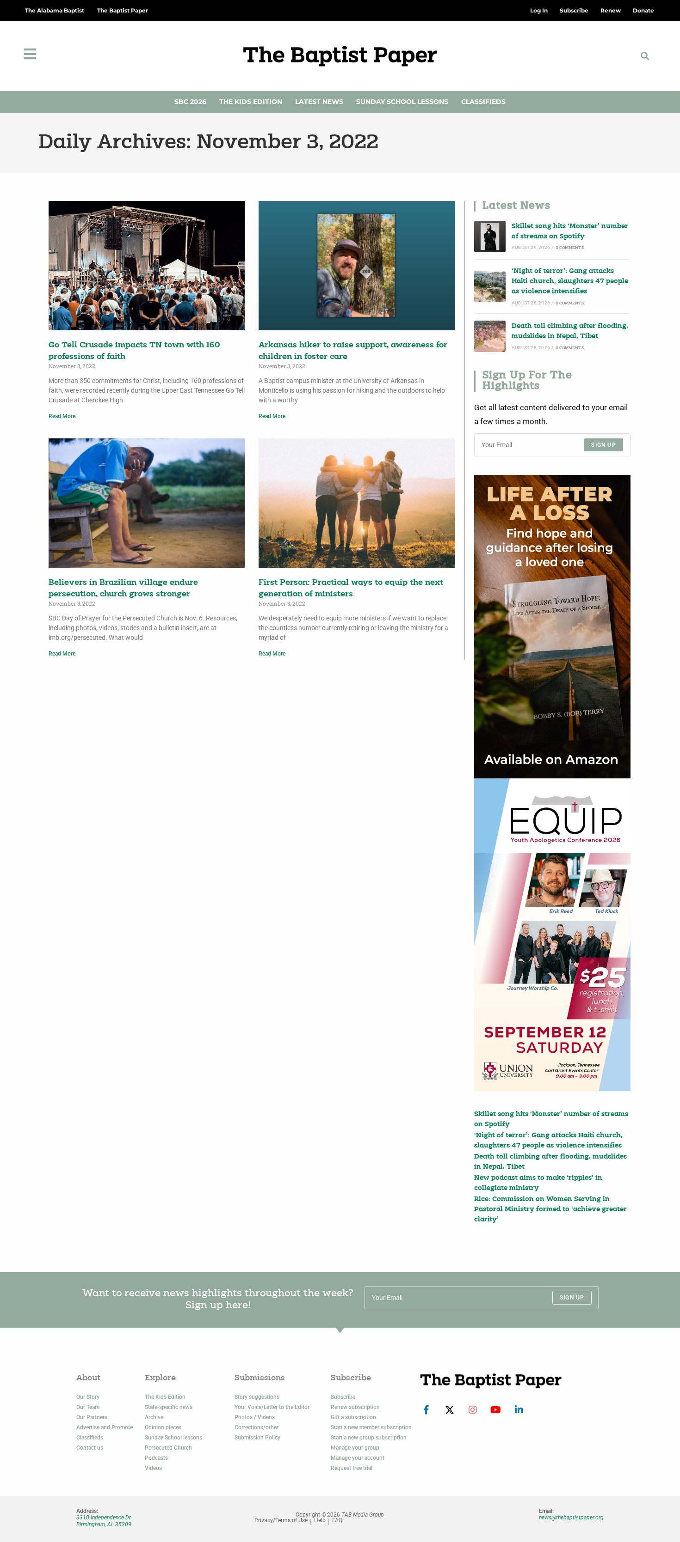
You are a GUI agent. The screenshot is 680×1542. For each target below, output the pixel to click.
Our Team (87, 1407)
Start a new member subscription (371, 1427)
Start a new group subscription (369, 1437)
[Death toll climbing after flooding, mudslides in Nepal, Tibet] (490, 336)
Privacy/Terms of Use (281, 1521)
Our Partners (91, 1417)
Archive (154, 1417)
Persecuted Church (168, 1448)
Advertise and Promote (104, 1427)
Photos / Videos (255, 1417)
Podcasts (156, 1458)
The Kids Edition (250, 101)
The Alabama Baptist (54, 10)
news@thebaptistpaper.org (571, 1517)
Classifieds (483, 101)
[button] (645, 56)
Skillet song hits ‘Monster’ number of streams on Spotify (570, 231)
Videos (153, 1468)
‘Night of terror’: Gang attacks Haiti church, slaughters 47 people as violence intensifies (570, 282)
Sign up (603, 445)
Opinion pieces (163, 1427)
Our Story (87, 1397)
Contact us (89, 1448)
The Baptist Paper (122, 10)
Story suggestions (257, 1397)
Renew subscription (355, 1407)
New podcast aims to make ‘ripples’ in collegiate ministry (538, 1183)
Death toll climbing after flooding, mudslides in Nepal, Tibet (570, 331)
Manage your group (355, 1448)
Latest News (319, 101)
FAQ (337, 1521)
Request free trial (351, 1468)
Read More (62, 416)
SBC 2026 (190, 101)
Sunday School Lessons (402, 101)
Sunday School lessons (173, 1437)
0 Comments (570, 248)
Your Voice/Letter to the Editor (272, 1407)
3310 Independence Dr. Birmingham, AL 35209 (104, 1520)
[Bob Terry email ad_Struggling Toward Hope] (552, 627)
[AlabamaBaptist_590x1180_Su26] (552, 934)
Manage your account (357, 1458)
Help (320, 1521)
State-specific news (168, 1407)
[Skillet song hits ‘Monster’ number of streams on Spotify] (490, 236)
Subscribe (343, 1397)
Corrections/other (256, 1427)
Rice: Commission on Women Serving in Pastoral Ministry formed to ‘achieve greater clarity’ (550, 1210)
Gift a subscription (353, 1417)
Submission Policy (257, 1437)
